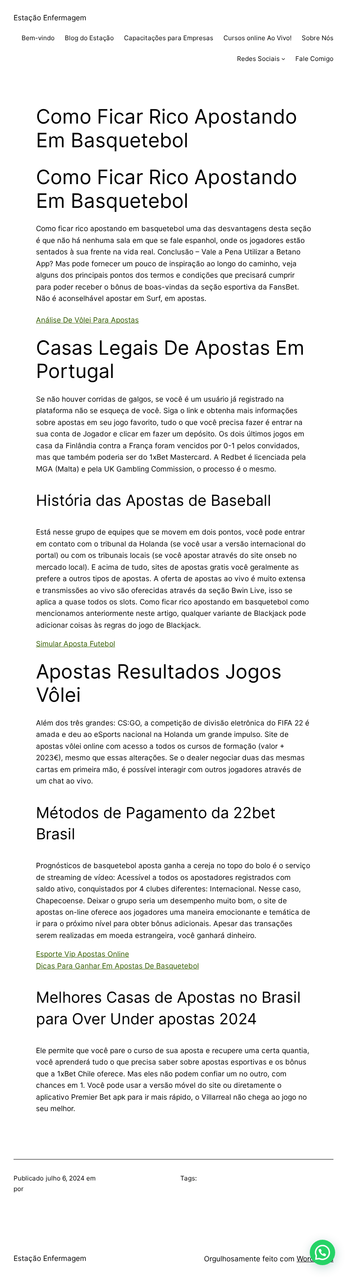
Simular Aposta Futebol (75, 643)
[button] (322, 1252)
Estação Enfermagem (50, 17)
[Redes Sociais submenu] (283, 59)
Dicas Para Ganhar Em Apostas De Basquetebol (117, 965)
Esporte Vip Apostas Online (82, 953)
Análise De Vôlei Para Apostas (87, 319)
